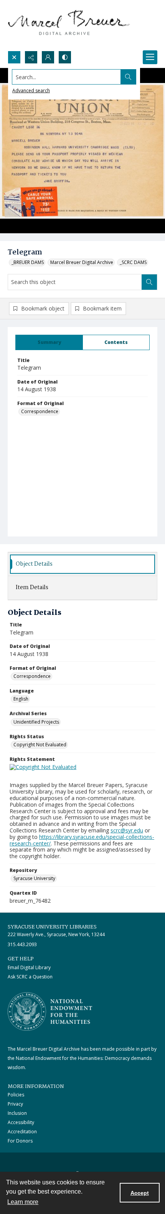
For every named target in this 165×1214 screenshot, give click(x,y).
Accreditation (22, 1131)
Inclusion (17, 1113)
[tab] (49, 342)
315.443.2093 (22, 944)
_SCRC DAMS (133, 262)
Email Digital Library (29, 967)
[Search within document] (149, 282)
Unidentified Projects (36, 722)
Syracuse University (34, 878)
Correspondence (39, 411)
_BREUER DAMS (28, 262)
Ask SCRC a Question (30, 976)
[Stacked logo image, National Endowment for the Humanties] (50, 1011)
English (20, 699)
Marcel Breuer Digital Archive (81, 262)
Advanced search (31, 90)
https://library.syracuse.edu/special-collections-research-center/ (82, 840)
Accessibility (21, 1122)
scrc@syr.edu (127, 830)
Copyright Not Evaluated (39, 744)
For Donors (20, 1141)
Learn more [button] (22, 1202)
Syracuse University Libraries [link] (52, 927)
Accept (139, 1193)
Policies (16, 1094)
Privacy (15, 1104)
